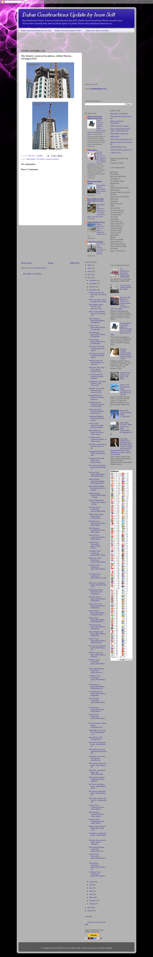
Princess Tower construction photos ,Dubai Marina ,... (96, 807)
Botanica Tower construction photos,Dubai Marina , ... (97, 662)
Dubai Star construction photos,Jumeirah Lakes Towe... (97, 585)
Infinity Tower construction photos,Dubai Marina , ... (97, 717)
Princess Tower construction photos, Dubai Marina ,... (96, 709)
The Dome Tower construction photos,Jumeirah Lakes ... (97, 577)
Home (50, 263)
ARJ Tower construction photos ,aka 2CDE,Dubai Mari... (97, 772)
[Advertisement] (62, 41)
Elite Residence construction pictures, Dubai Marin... (97, 530)
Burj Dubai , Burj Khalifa (119, 114)
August (92, 882)
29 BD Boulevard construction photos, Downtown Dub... (96, 404)
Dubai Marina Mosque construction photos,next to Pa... (96, 670)
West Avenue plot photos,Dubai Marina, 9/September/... (97, 627)
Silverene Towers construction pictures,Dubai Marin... (98, 509)
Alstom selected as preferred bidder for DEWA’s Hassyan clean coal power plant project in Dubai (121, 329)
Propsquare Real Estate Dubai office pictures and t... (97, 453)
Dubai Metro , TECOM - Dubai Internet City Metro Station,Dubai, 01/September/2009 (121, 428)
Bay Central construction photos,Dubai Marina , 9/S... (97, 648)
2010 (89, 908)
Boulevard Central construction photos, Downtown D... (96, 411)
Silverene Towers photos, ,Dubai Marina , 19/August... (97, 842)
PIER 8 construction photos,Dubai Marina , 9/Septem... (97, 654)
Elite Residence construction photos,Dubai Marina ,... (97, 701)
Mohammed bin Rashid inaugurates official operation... (97, 779)
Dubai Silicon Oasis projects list (121, 139)
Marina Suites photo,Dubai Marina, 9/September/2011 (97, 620)
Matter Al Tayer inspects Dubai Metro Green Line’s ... (97, 828)
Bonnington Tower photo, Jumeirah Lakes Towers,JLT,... (97, 383)
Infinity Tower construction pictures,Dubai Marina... (95, 545)
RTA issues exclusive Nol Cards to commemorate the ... (97, 800)
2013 (89, 271)
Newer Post (26, 263)
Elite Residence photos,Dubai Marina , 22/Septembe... (97, 334)
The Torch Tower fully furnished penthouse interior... (96, 348)
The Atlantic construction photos (48, 159)
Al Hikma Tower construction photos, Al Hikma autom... (97, 439)
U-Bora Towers (115, 153)
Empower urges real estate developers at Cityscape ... (96, 362)
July (91, 885)
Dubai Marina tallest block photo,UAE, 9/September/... (96, 592)
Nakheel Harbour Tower (96, 222)
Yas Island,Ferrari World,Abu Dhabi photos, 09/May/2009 (125, 273)
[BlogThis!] (54, 156)
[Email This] (52, 156)
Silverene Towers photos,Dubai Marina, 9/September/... (97, 599)
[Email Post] (48, 156)
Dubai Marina (31, 159)
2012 (89, 275)
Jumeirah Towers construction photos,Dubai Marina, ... (97, 568)
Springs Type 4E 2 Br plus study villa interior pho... (98, 294)
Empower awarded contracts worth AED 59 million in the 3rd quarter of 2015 (126, 354)
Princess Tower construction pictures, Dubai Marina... (97, 537)
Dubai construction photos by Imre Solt (36, 31)
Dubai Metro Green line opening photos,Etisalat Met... (98, 751)
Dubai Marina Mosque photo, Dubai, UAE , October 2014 (101, 189)
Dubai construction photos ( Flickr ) (68, 31)
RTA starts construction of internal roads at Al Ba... (98, 446)
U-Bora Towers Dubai (95, 242)
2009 (89, 911)
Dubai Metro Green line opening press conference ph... (97, 758)
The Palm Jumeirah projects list (121, 150)
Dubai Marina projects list (119, 134)
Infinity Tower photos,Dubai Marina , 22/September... (97, 327)
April (91, 894)
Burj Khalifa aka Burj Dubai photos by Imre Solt (95, 201)
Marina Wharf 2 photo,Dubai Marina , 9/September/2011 (97, 686)
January (92, 904)
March (91, 897)
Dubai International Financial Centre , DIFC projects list (120, 130)
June (91, 888)
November (93, 283)
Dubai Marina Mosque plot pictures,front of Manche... (97, 488)
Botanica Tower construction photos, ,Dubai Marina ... (96, 821)
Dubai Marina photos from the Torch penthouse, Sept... (96, 306)
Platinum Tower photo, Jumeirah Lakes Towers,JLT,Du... (97, 390)
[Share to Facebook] (59, 156)
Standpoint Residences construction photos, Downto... (96, 418)
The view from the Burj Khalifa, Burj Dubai (126, 287)
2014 (89, 268)
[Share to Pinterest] (61, 156)
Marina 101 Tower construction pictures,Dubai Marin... (98, 560)
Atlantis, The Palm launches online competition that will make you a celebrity (125, 389)
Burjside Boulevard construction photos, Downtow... (96, 397)
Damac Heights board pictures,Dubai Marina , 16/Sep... (97, 502)
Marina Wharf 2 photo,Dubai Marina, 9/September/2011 (97, 613)
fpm (95, 948)
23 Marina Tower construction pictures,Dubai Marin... (98, 553)
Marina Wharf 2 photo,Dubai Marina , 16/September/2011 (97, 481)
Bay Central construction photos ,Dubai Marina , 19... (97, 744)
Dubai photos (92, 150)
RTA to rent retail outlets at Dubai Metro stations (98, 300)
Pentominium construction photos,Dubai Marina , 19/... (97, 866)
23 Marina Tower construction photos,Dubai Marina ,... (97, 678)
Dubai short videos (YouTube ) (97, 31)
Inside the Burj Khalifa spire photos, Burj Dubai (125, 376)
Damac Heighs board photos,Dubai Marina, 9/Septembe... (97, 633)
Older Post (74, 263)
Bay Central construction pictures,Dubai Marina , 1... (97, 467)
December (93, 280)
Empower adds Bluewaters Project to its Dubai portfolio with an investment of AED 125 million (120, 303)
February (92, 901)
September (93, 290)
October (92, 287)
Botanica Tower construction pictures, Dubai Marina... (97, 523)
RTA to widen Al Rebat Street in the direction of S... (97, 313)
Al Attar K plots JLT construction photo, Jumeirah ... (96, 376)
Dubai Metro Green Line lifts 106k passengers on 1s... (97, 732)
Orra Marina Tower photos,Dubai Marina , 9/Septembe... (97, 693)
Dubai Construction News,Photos (116, 122)
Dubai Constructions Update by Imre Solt (68, 15)
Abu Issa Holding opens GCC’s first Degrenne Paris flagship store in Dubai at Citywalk (96, 158)
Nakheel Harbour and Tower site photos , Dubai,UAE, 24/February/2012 (96, 230)
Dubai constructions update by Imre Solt (94, 117)
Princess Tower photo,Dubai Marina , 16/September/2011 (97, 474)
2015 (89, 265)
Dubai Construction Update (119, 126)
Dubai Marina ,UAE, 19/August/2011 (96, 738)
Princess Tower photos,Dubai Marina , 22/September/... (97, 341)
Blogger (109, 948)
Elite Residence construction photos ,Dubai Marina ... (96, 814)
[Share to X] (57, 156)
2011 (89, 278)
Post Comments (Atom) (38, 268)
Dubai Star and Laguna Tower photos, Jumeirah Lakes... (97, 369)
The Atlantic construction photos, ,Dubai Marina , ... (97, 835)
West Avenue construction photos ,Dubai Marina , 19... (97, 765)
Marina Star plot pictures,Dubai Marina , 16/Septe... (97, 495)
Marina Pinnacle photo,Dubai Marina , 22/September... (97, 320)
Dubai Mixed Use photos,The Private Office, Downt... (96, 432)
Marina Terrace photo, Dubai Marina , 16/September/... (96, 516)
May (91, 891)
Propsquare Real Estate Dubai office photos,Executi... (96, 460)
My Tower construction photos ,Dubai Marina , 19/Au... (97, 786)
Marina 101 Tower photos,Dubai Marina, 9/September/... (97, 606)
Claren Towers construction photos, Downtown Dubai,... (97, 425)
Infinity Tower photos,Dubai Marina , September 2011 (97, 641)
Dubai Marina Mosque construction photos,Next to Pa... (96, 849)
